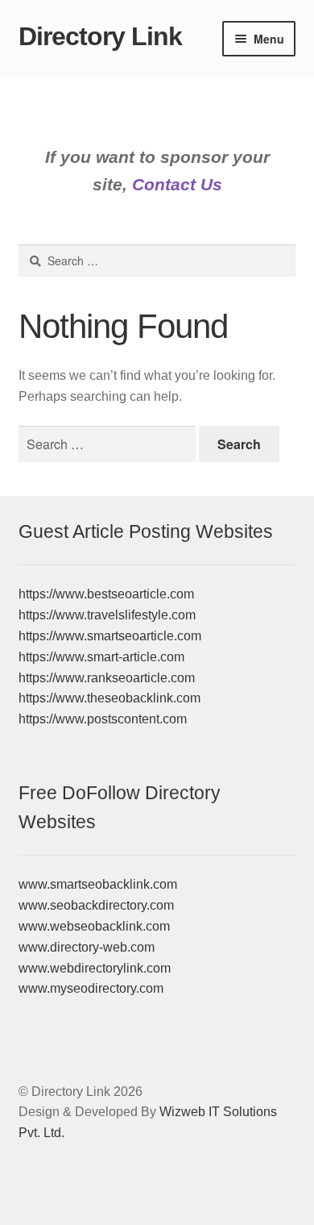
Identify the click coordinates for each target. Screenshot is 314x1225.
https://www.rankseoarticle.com (107, 678)
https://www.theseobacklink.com (109, 698)
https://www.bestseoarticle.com (106, 594)
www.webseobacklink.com (94, 926)
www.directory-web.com (87, 947)
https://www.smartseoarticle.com (110, 636)
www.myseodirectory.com (91, 988)
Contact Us (177, 184)
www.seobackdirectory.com (96, 905)
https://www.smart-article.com (101, 657)
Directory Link (100, 36)
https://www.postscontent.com (103, 719)
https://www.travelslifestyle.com (107, 615)
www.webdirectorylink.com (95, 968)
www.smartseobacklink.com (98, 884)
